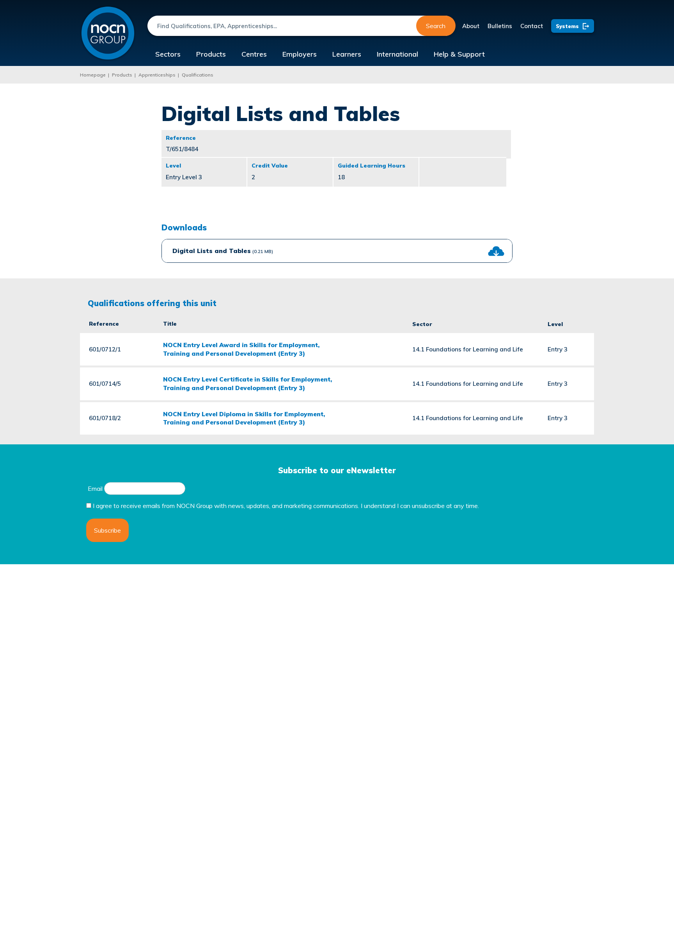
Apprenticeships (157, 75)
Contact (531, 26)
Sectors (168, 54)
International (397, 54)
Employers (299, 54)
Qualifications (197, 75)
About (470, 26)
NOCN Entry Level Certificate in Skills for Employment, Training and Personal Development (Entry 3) (247, 383)
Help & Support (459, 54)
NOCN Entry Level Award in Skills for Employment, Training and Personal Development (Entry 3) (241, 349)
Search (435, 26)
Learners (346, 54)
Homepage (93, 75)
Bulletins (500, 26)
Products (211, 54)
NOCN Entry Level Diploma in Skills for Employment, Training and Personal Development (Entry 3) (244, 418)
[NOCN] (108, 33)
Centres (254, 54)
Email (95, 488)
